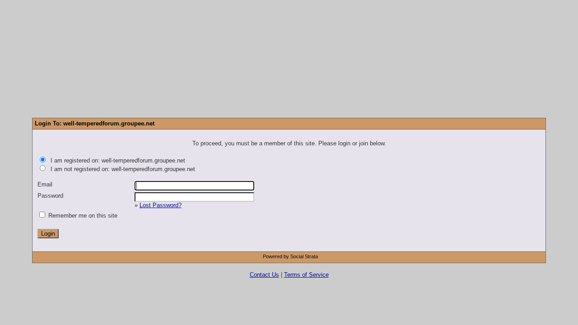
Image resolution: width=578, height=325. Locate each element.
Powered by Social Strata (290, 256)
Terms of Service (306, 274)
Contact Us (264, 274)
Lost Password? (161, 205)
